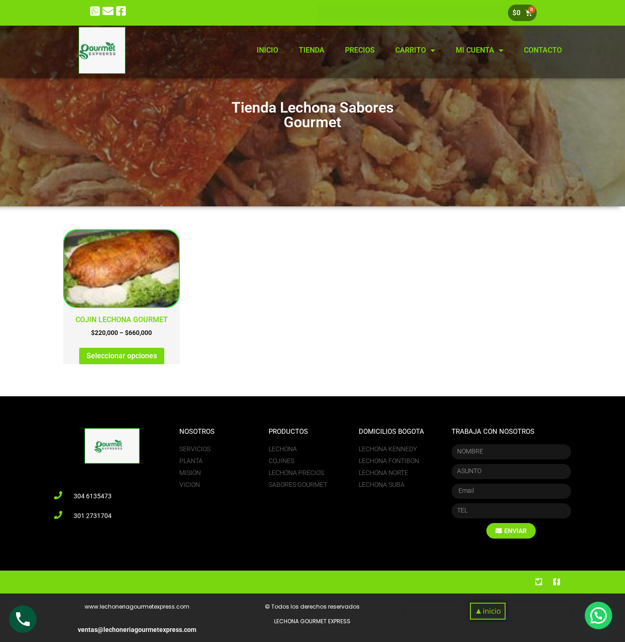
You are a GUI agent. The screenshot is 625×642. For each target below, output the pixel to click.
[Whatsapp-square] (95, 11)
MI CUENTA (475, 50)
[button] (488, 611)
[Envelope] (108, 11)
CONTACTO (543, 50)
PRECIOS (360, 50)
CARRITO (410, 50)
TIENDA (311, 50)
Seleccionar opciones (121, 355)
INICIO (267, 50)
